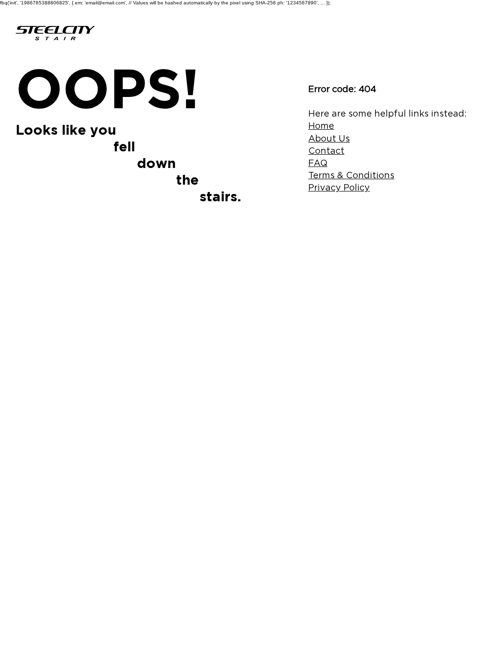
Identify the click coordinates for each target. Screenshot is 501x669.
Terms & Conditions (351, 175)
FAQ (317, 162)
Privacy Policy (339, 187)
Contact (326, 150)
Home (321, 125)
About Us (329, 138)
